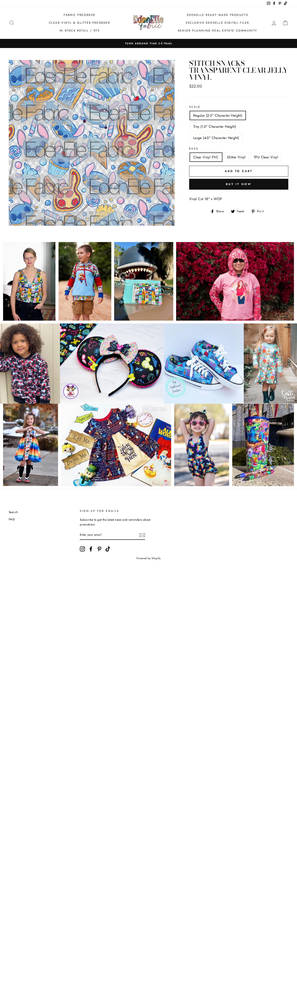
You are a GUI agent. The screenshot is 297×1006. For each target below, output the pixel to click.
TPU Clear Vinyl (266, 157)
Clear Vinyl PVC (206, 157)
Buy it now (239, 184)
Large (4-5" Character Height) (216, 137)
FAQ (12, 519)
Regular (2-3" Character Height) (217, 115)
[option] (148, 43)
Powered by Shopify (148, 558)
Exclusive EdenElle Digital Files (217, 23)
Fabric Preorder (79, 15)
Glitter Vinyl (236, 157)
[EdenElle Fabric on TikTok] (107, 549)
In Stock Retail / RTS (79, 30)
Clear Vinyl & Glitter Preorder (79, 23)
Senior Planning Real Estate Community (217, 30)
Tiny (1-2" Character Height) (214, 126)
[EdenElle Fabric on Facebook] (90, 549)
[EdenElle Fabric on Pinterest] (99, 549)
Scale (195, 107)
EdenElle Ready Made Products (217, 15)
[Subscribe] (142, 535)
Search (13, 512)
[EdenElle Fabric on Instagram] (82, 549)
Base (194, 149)
